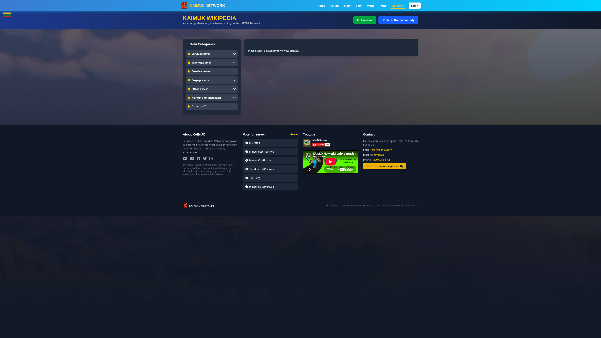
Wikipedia (398, 5)
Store (347, 5)
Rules (383, 5)
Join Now (366, 20)
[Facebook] (198, 159)
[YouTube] (192, 159)
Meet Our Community (400, 20)
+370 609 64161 (381, 159)
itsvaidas (379, 154)
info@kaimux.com (381, 149)
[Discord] (185, 159)
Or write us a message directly (384, 166)
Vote (359, 5)
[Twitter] (205, 159)
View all (294, 134)
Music (370, 5)
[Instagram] (211, 159)
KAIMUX (207, 5)
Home (321, 5)
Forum (334, 5)
